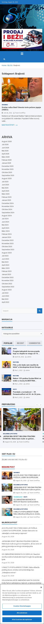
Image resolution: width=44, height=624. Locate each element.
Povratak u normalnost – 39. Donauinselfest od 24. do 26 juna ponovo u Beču (26, 394)
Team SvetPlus (20, 113)
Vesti (15, 348)
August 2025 (7, 178)
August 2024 (7, 216)
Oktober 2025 (7, 172)
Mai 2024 (5, 225)
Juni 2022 (5, 296)
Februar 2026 (6, 160)
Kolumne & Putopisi (20, 485)
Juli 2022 (5, 293)
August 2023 (7, 253)
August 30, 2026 (12, 442)
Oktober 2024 (7, 209)
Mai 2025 (5, 188)
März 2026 (6, 157)
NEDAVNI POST (8, 467)
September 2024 (8, 213)
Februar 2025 (6, 197)
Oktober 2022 (7, 284)
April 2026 (5, 154)
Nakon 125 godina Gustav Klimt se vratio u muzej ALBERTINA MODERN (27, 380)
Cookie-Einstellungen (22, 606)
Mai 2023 (5, 262)
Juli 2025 (5, 182)
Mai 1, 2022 (18, 370)
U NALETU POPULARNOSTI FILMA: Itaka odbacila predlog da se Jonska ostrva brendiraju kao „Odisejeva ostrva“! (20, 570)
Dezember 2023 (7, 240)
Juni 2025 (5, 185)
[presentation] (37, 405)
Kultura (16, 362)
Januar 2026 (6, 163)
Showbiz (5, 105)
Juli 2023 (5, 256)
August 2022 (7, 290)
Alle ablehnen (22, 613)
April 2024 (5, 228)
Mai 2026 (5, 151)
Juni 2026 (5, 148)
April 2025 (5, 191)
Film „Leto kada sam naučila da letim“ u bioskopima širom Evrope (26, 366)
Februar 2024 (7, 234)
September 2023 (8, 250)
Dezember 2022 (7, 277)
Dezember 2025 (7, 166)
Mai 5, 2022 (18, 397)
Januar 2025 (6, 200)
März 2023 (6, 268)
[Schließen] (41, 587)
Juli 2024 (5, 219)
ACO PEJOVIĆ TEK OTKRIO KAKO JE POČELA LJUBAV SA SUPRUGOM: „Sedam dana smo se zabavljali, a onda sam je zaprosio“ (19, 530)
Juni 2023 (5, 259)
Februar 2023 (6, 271)
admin (29, 357)
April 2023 (5, 265)
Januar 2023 (6, 274)
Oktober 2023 (7, 246)
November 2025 (7, 169)
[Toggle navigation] (22, 53)
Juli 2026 (5, 144)
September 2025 (8, 175)
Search (39, 310)
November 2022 (7, 280)
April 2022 (5, 302)
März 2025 (6, 194)
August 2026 (7, 141)
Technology (9, 434)
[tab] (8, 343)
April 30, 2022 (19, 357)
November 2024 (8, 206)
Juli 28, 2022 (8, 113)
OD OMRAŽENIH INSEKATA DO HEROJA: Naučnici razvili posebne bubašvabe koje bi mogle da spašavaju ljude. (23, 438)
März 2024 (6, 231)
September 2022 (8, 287)
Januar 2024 (6, 237)
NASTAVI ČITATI (8, 125)
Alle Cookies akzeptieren (22, 619)
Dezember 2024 (8, 203)
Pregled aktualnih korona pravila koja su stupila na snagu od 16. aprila (26, 353)
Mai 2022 (5, 299)
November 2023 (7, 243)
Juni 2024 (5, 222)
